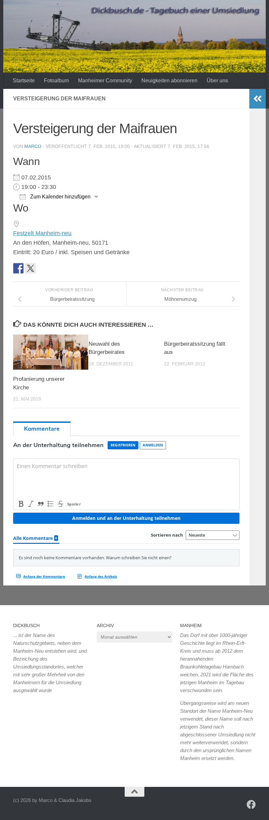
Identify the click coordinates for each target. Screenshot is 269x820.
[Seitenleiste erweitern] (257, 99)
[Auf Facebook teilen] (18, 268)
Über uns (217, 80)
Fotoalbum (56, 80)
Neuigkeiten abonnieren (169, 80)
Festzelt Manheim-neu (42, 233)
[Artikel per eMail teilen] (42, 268)
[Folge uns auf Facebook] (251, 804)
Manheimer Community (105, 80)
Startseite (24, 80)
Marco (32, 146)
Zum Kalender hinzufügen (60, 196)
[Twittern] (30, 268)
